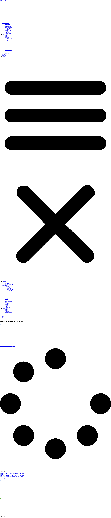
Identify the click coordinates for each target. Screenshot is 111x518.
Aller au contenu (3, 0)
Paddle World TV (5, 23)
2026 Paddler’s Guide (9, 22)
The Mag (4, 18)
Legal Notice (2, 478)
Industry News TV (8, 33)
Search (3, 56)
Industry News (7, 44)
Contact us (4, 55)
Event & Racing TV (8, 28)
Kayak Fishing (7, 37)
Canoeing (6, 36)
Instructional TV (8, 29)
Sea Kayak (7, 35)
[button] (55, 169)
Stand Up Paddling (8, 38)
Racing (6, 39)
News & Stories (5, 34)
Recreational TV (8, 31)
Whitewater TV (7, 32)
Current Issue (7, 19)
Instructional (7, 40)
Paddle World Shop (5, 54)
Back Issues (7, 283)
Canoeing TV (7, 25)
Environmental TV (8, 30)
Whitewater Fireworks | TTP (7, 346)
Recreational (7, 42)
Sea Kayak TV (7, 24)
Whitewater (7, 43)
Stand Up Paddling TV (9, 27)
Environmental (7, 41)
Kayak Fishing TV (8, 26)
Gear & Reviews (5, 45)
